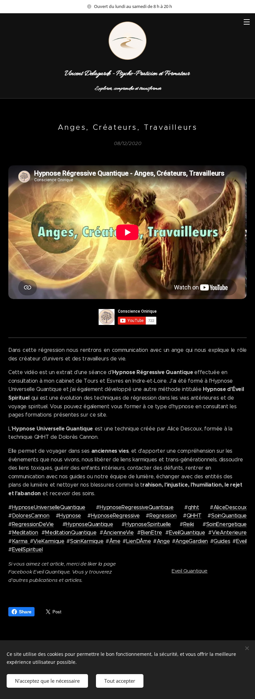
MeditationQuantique (70, 532)
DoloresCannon (30, 515)
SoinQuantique (229, 515)
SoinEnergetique (226, 524)
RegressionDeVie (33, 524)
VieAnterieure (229, 532)
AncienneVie (118, 532)
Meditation (25, 532)
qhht (193, 507)
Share (25, 611)
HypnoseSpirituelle (148, 524)
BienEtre (151, 532)
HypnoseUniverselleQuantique (48, 507)
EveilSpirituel (27, 549)
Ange (163, 541)
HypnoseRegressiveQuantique (137, 507)
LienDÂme (138, 541)
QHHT (194, 515)
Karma (21, 541)
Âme (115, 541)
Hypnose (70, 515)
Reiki (188, 524)
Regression (163, 515)
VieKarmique (48, 541)
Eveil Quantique (190, 571)
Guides (221, 541)
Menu (246, 21)
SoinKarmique (86, 541)
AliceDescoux (230, 507)
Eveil (241, 541)
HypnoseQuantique (89, 524)
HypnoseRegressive (115, 515)
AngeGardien (191, 541)
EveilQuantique (187, 532)
